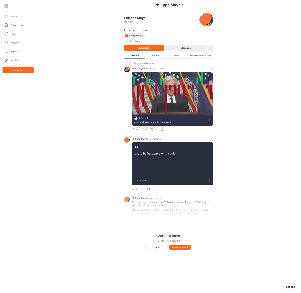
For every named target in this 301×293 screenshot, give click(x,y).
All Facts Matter (145, 118)
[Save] (208, 120)
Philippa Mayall (139, 63)
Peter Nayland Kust (142, 68)
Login (157, 247)
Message (186, 47)
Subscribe (144, 47)
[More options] (211, 68)
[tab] (134, 55)
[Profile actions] (210, 48)
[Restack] (148, 188)
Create (18, 70)
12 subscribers (132, 41)
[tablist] (168, 55)
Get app (290, 286)
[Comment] (142, 188)
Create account (180, 247)
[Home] (6, 6)
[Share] (162, 129)
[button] (18, 16)
